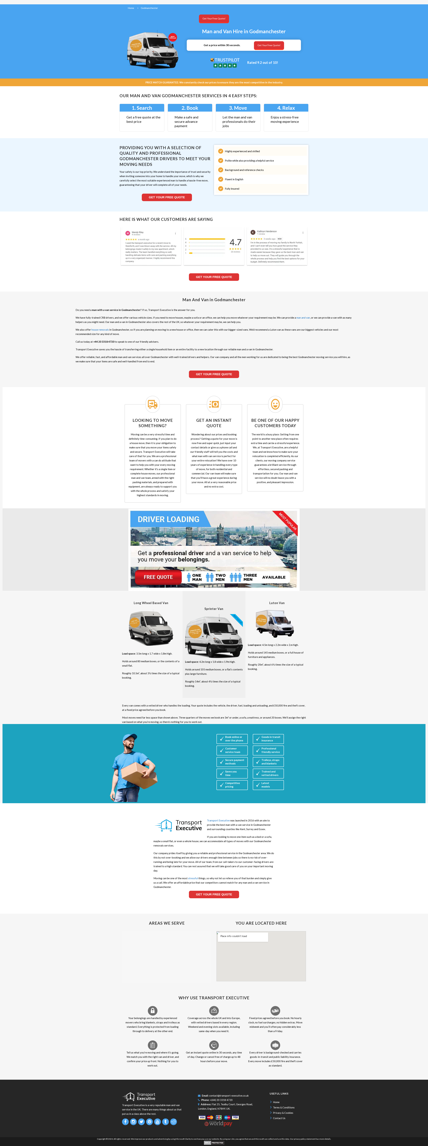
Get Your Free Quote (167, 197)
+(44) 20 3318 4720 (221, 1099)
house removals (100, 329)
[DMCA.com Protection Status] (214, 1144)
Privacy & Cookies (283, 1112)
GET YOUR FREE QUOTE (214, 374)
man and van (303, 317)
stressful (193, 878)
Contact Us (279, 1118)
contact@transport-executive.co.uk (229, 1095)
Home (276, 1102)
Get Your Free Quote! (214, 18)
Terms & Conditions (284, 1107)
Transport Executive (218, 820)
